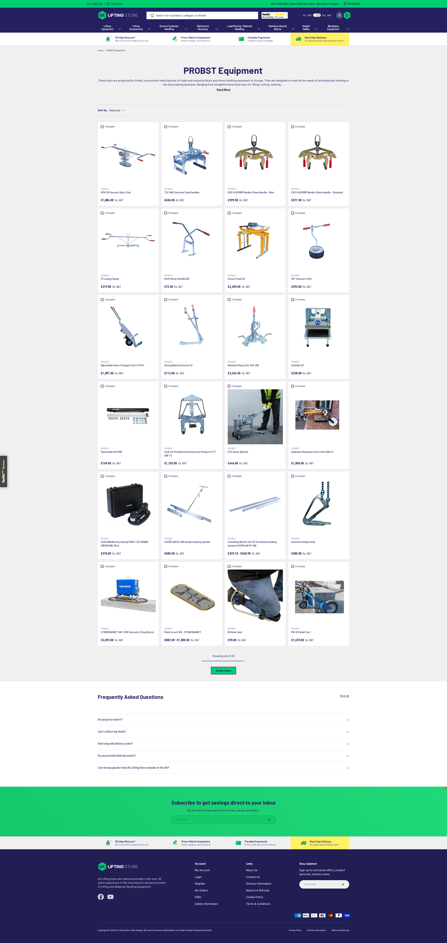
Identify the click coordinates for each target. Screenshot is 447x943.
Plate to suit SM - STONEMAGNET (182, 632)
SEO (146, 930)
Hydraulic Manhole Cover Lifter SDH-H (312, 452)
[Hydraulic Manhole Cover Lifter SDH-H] (318, 416)
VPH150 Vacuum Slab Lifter (116, 192)
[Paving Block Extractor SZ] (191, 330)
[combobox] (202, 15)
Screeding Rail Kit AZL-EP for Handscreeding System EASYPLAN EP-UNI (252, 544)
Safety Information (206, 903)
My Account (202, 870)
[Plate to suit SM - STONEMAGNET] (191, 597)
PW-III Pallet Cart (300, 632)
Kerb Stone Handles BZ (176, 279)
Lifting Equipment (107, 28)
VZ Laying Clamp (110, 279)
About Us (251, 870)
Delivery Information (258, 883)
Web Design (136, 930)
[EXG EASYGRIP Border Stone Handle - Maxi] (255, 157)
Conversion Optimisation (163, 930)
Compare (110, 126)
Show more (223, 670)
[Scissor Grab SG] (255, 243)
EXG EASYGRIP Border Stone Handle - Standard (317, 192)
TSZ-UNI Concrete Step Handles (181, 192)
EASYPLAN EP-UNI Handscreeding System (187, 542)
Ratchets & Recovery (203, 28)
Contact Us (253, 877)
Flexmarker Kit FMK (111, 452)
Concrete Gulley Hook (303, 542)
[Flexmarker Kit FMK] (128, 416)
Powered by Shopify (202, 930)
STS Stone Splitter (238, 452)
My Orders (201, 890)
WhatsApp (354, 3)
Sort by (102, 110)
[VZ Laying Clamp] (128, 243)
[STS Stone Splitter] (255, 416)
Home (100, 50)
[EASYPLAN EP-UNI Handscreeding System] (191, 506)
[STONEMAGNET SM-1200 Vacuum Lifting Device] (128, 597)
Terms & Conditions (258, 903)
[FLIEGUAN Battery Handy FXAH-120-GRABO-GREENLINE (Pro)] (128, 506)
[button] (347, 15)
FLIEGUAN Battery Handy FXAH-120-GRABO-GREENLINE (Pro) (125, 544)
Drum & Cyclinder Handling (169, 28)
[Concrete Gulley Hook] (318, 506)
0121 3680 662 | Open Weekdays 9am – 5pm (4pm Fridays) (305, 3)
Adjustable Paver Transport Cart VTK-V (122, 365)
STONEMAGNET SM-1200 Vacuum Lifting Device (127, 632)
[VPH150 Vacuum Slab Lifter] (128, 157)
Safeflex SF (297, 365)
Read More (223, 89)
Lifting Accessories (136, 28)
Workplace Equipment (333, 28)
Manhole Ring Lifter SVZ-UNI (243, 365)
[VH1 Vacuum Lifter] (318, 243)
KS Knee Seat (235, 632)
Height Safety (306, 28)
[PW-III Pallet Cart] (318, 597)
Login (198, 877)
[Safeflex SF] (318, 330)
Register (200, 883)
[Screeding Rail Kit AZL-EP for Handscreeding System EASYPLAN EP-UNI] (255, 506)
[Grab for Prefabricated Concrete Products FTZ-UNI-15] (191, 416)
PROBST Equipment (116, 50)
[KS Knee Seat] (255, 597)
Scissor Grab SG (236, 279)
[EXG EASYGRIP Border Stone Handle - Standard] (318, 157)
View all (344, 695)
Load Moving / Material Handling (239, 28)
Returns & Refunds (257, 890)
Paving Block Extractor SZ (178, 365)
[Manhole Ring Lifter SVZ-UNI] (255, 330)
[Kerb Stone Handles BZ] (191, 243)
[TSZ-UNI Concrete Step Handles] (191, 157)
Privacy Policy (295, 930)
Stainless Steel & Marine (278, 28)
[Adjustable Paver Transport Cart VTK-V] (128, 330)
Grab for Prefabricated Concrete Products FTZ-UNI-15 (190, 454)
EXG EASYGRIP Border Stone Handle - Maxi (251, 192)
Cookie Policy (254, 897)
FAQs (198, 897)
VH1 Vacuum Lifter (301, 279)
